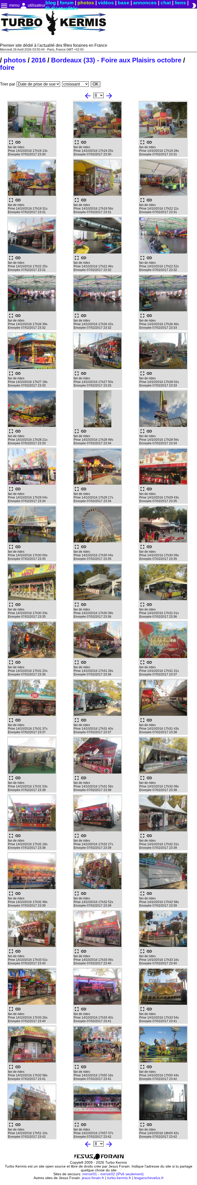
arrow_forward (109, 96)
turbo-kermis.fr (119, 1178)
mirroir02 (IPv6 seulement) (122, 1174)
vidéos (106, 2)
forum (67, 2)
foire (7, 67)
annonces (145, 2)
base (123, 2)
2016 (38, 60)
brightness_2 (194, 6)
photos (85, 2)
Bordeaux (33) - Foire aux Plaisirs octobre (116, 60)
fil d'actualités (61, 8)
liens (180, 2)
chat (166, 2)
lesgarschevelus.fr (149, 1178)
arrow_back (88, 96)
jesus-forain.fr (93, 1178)
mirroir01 (89, 1174)
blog (50, 2)
